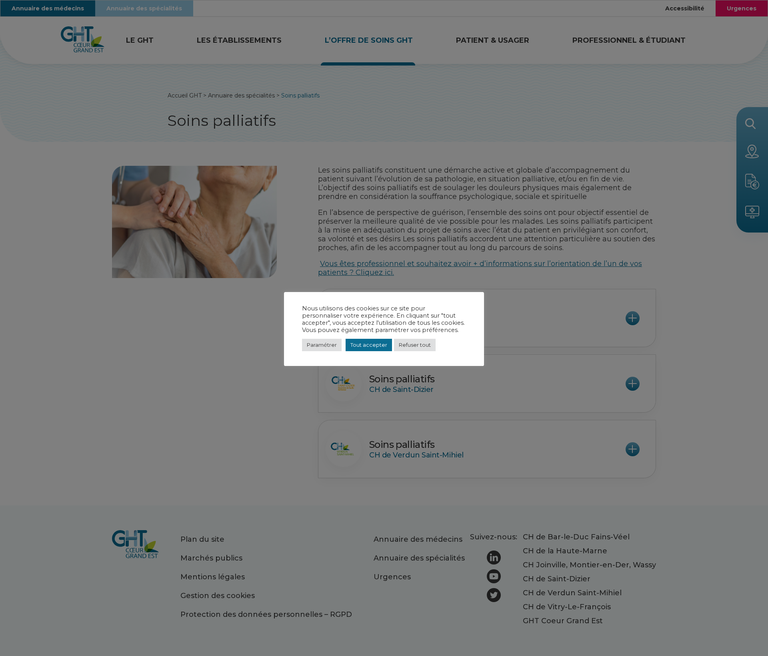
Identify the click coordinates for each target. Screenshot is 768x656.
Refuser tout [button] (415, 345)
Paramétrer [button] (322, 345)
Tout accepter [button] (368, 345)
